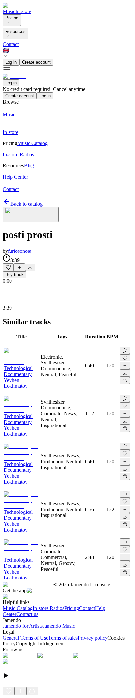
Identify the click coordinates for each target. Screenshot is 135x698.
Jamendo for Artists (23, 626)
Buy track (14, 274)
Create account (36, 62)
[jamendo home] (14, 5)
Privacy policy (92, 638)
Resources (15, 31)
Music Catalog (18, 608)
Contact (11, 44)
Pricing (11, 17)
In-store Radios (48, 608)
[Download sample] (30, 267)
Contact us (27, 614)
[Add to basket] (125, 380)
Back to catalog (26, 204)
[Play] (31, 214)
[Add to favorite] (8, 267)
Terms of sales (63, 638)
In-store (23, 11)
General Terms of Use (25, 638)
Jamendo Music (59, 626)
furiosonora (19, 251)
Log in (11, 62)
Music (9, 11)
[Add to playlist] (19, 267)
